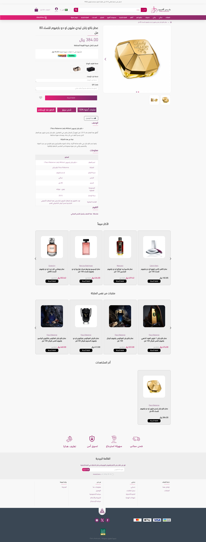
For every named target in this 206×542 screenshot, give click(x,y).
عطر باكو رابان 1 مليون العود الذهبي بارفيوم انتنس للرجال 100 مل (154, 340)
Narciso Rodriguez (86, 266)
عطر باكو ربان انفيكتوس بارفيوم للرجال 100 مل (120, 340)
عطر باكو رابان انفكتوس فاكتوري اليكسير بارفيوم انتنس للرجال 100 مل (52, 340)
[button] (169, 59)
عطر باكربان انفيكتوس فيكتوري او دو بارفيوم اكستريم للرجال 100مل (86, 340)
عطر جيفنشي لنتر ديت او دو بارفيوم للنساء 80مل (51, 270)
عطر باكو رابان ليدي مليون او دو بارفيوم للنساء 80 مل (154, 410)
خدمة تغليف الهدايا (92, 63)
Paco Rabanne (154, 335)
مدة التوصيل (90, 118)
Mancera (120, 266)
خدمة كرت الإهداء (92, 76)
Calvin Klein (154, 266)
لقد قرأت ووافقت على (102, 474)
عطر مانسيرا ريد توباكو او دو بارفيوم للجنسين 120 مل (120, 270)
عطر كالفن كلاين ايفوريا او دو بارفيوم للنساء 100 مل (154, 270)
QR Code (95, 85)
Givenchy (52, 266)
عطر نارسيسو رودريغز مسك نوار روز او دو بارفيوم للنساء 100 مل (86, 270)
